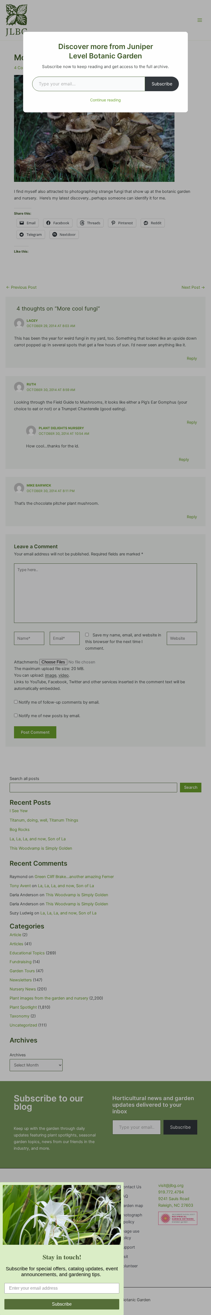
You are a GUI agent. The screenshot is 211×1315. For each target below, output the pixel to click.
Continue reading (105, 100)
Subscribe (162, 84)
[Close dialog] (118, 1187)
